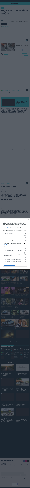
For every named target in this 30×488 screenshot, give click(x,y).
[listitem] (15, 233)
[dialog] (15, 244)
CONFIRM (9, 265)
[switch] (25, 235)
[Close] (28, 220)
